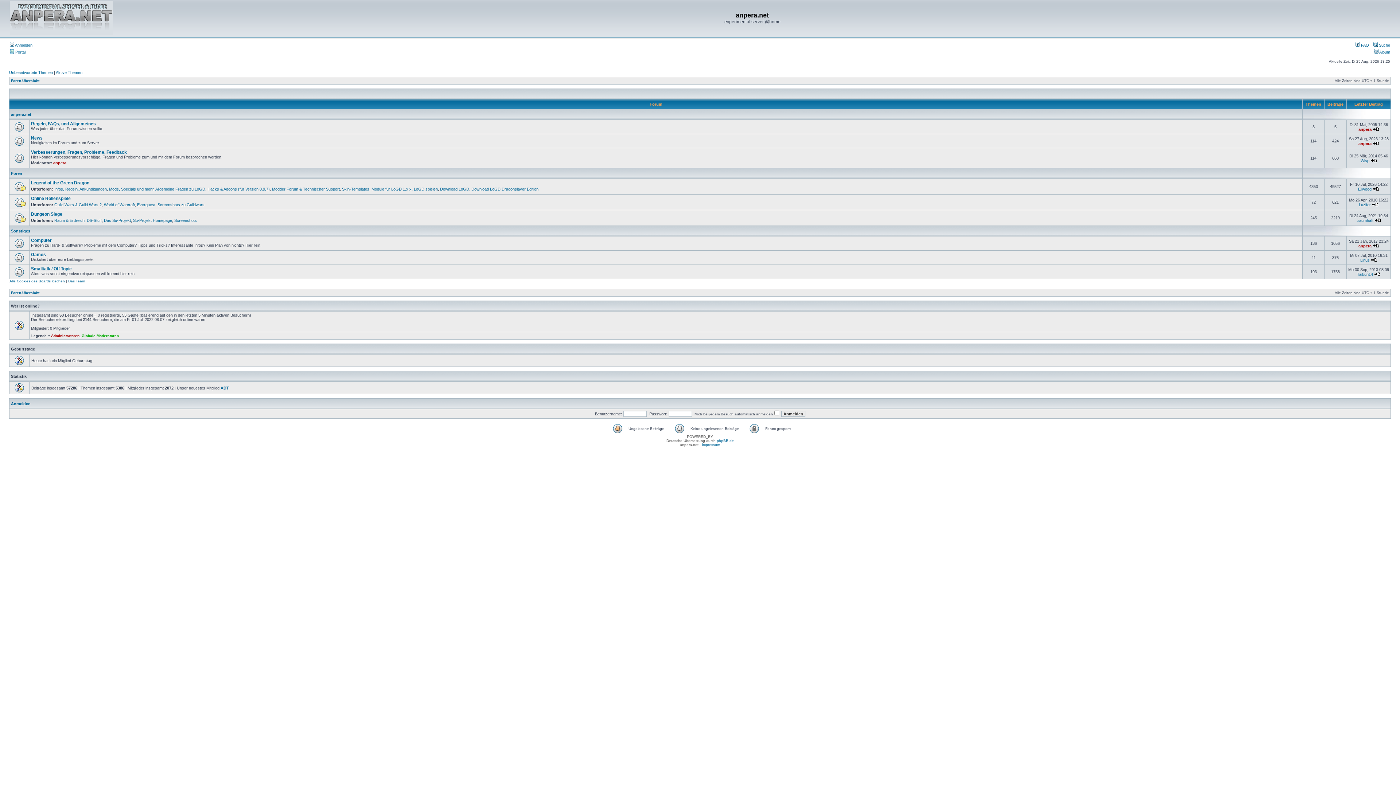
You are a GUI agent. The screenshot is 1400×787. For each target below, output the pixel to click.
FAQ (1364, 45)
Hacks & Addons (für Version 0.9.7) (238, 189)
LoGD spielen (426, 189)
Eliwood (1365, 189)
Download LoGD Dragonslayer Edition (504, 189)
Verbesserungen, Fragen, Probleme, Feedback (79, 152)
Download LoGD (454, 189)
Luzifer (1365, 205)
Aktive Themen (69, 72)
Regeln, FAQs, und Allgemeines (63, 123)
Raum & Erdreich (69, 220)
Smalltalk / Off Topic (51, 268)
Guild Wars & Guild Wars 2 (78, 205)
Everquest (146, 205)
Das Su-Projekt (117, 220)
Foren (16, 173)
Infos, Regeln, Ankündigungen (80, 189)
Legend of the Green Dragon (60, 182)
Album (1384, 52)
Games (38, 254)
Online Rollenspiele (51, 198)
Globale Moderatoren (100, 336)
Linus (1365, 260)
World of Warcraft (119, 205)
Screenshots (185, 220)
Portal (20, 52)
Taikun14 (1365, 274)
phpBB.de (725, 441)
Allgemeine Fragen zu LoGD (180, 189)
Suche (1384, 45)
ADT (225, 388)
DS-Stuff (94, 220)
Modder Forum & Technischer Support (306, 189)
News (37, 138)
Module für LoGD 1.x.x (392, 189)
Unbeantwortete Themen (31, 72)
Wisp (1365, 160)
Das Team (76, 281)
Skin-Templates (355, 189)
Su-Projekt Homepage (152, 220)
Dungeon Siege (46, 214)
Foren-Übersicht (25, 81)
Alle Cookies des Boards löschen (37, 281)
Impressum (711, 445)
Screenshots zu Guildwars (181, 205)
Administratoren (65, 336)
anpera (1365, 129)
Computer (41, 240)
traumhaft (1365, 220)
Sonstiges (20, 231)
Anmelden (23, 45)
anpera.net (21, 114)
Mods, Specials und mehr (131, 189)
